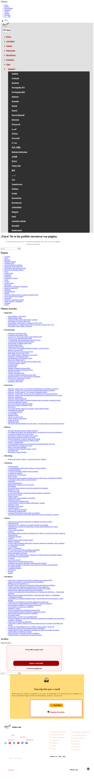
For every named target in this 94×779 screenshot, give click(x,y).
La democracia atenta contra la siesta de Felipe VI (22, 480)
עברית (14, 143)
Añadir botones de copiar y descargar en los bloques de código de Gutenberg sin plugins (33, 630)
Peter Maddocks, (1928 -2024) (17, 316)
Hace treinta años (13, 450)
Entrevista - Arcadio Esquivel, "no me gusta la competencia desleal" (27, 392)
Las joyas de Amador (14, 560)
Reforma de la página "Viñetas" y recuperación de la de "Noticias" (27, 459)
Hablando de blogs (13, 422)
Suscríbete (57, 705)
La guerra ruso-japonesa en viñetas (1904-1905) (22, 551)
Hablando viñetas (13, 415)
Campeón (11, 538)
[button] (6, 20)
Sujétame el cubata (13, 504)
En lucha (10, 571)
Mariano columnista (14, 541)
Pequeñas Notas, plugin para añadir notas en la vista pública (25, 590)
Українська (17, 184)
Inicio (8, 37)
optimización (29, 739)
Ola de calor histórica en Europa (17, 553)
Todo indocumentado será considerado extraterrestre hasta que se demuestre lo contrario (33, 514)
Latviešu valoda (19, 221)
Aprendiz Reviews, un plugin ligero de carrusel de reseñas (25, 635)
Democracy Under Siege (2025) (17, 333)
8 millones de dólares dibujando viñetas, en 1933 (22, 449)
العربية (14, 129)
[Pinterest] (10, 743)
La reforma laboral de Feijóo (16, 545)
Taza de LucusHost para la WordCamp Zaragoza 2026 (24, 610)
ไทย (13, 179)
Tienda (9, 46)
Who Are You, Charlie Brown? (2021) (19, 378)
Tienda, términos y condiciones (13, 301)
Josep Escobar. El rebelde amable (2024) (20, 343)
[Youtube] (18, 743)
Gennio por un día (13, 420)
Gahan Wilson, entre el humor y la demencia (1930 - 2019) (25, 323)
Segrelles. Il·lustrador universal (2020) (19, 368)
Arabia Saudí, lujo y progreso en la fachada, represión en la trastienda (28, 525)
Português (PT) (18, 87)
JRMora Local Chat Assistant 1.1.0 (18, 583)
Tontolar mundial (13, 466)
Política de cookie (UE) (11, 288)
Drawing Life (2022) (14, 371)
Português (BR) (18, 92)
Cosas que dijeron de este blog (13, 265)
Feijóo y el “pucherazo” (15, 548)
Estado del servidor (79, 737)
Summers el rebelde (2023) (16, 346)
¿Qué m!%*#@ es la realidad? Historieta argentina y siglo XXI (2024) (28, 348)
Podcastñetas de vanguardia (16, 410)
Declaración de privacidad (58, 731)
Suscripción (7, 298)
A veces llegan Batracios (15, 412)
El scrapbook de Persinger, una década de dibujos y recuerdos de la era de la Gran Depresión (35, 432)
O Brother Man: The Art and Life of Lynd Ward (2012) (24, 340)
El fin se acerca (12, 476)
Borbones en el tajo (13, 489)
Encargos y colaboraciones (81, 731)
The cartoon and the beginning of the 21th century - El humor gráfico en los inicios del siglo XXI (36, 423)
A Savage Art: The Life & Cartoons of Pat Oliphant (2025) (25, 337)
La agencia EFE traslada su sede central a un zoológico (24, 513)
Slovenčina (16, 198)
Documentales (8, 8)
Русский (16, 138)
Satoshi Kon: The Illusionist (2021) (18, 356)
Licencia (6, 281)
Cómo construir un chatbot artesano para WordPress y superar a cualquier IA (30, 603)
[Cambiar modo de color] (2, 21)
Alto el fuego (12, 570)
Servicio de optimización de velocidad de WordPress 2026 (21, 295)
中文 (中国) (16, 147)
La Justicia (11, 558)
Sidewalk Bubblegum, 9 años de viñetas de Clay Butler (24, 439)
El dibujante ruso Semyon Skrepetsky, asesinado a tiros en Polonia (27, 563)
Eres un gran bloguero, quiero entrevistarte (20, 403)
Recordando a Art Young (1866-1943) (19, 321)
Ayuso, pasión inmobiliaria (16, 530)
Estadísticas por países (80, 734)
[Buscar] (19, 249)
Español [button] (11, 69)
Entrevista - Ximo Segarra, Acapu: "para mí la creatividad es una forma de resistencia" (33, 393)
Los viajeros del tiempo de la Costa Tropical (21, 434)
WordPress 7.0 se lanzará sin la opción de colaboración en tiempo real (28, 602)
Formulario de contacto (11, 278)
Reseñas (6, 6)
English (15, 74)
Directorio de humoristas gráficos (14, 270)
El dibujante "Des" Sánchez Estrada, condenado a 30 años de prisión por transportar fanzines (35, 555)
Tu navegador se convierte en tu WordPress (20, 607)
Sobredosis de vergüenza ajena (17, 511)
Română (15, 226)
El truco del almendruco (15, 483)
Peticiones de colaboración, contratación (16, 286)
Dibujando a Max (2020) (15, 381)
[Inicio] (47, 25)
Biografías (7, 15)
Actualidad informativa (14, 568)
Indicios (10, 573)
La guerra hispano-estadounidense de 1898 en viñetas (23, 440)
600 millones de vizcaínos (15, 506)
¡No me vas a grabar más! (15, 417)
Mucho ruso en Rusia (14, 499)
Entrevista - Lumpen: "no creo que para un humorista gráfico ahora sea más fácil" (31, 390)
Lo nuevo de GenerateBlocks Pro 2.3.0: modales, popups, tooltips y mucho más (31, 627)
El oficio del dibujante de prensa (17, 402)
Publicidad (7, 290)
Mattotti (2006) (12, 366)
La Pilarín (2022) (13, 365)
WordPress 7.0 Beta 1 (14, 608)
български (17, 203)
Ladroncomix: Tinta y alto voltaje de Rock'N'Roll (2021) (24, 361)
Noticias (6, 13)
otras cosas (11, 739)
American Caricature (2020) (16, 373)
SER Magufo (12, 486)
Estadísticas (7, 275)
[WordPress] (14, 743)
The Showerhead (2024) (15, 345)
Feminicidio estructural (14, 536)
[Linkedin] (5, 743)
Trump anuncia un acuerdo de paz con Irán (20, 561)
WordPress (11, 55)
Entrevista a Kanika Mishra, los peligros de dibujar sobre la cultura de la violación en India (34, 400)
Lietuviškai (16, 207)
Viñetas (6, 11)
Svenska (15, 101)
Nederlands (17, 230)
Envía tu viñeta (8, 273)
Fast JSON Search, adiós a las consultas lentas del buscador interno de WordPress (31, 585)
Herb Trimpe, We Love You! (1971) (18, 353)
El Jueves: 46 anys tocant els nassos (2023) (20, 351)
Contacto (10, 60)
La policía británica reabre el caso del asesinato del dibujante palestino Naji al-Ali (31, 444)
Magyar (15, 212)
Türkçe (15, 133)
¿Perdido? (10, 41)
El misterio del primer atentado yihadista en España (23, 430)
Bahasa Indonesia (19, 152)
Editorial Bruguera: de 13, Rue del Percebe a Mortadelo (24, 376)
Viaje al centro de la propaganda (17, 509)
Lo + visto (7, 16)
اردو (14, 175)
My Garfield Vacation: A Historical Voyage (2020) (22, 355)
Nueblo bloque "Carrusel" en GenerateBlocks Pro (22, 617)
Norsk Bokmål (18, 115)
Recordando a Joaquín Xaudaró (17, 452)
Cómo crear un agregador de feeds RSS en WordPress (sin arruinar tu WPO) (30, 521)
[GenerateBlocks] (84, 769)
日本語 (14, 156)
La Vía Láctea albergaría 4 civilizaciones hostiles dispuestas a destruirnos (29, 493)
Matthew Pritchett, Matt (15, 318)
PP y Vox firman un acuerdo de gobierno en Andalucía (24, 550)
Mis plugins (7, 285)
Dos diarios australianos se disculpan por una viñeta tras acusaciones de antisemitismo (33, 565)
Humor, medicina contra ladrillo (17, 418)
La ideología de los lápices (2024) (18, 335)
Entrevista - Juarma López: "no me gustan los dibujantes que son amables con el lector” (33, 389)
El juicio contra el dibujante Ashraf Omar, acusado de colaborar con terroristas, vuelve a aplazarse (36, 543)
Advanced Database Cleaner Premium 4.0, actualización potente (26, 612)
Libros (6, 280)
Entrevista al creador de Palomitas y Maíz (20, 405)
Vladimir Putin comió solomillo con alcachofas (21, 498)
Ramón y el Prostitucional (15, 442)
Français (15, 78)
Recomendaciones (9, 291)
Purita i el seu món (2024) (15, 350)
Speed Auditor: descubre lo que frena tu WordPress (23, 613)
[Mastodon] (22, 743)
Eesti (14, 216)
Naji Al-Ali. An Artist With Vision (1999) (20, 338)
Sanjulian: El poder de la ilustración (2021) (20, 370)
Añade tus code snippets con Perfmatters (19, 622)
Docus (6, 271)
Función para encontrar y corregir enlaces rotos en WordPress (26, 582)
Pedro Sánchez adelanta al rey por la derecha (21, 485)
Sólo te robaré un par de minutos (13, 296)
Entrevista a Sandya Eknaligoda (17, 398)
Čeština (15, 189)
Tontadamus (11, 481)
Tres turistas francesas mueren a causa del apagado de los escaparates (28, 488)
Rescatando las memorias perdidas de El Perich (21, 437)
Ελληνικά (16, 124)
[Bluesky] (26, 743)
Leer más (23, 736)
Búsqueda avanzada (10, 261)
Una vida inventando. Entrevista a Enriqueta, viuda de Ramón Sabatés (28, 408)
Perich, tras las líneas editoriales (17, 447)
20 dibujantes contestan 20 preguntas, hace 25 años (23, 435)
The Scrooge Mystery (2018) (16, 363)
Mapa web (76, 743)
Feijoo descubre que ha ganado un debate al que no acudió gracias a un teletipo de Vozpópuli (35, 478)
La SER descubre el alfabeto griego (18, 501)
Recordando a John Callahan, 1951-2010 (20, 326)
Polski (14, 193)
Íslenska (15, 120)
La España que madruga (15, 473)
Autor (6, 5)
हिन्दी (13, 170)
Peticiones (10, 50)
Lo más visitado (9, 283)
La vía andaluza (12, 546)
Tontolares (7, 303)
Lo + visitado (55, 739)
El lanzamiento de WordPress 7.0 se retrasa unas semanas (24, 605)
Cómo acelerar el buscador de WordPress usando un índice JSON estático (29, 588)
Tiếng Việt (16, 166)
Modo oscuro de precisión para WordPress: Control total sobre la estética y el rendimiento (34, 595)
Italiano (15, 97)
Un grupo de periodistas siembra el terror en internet (23, 471)
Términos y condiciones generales (14, 300)
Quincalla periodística (14, 470)
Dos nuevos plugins (14, 615)
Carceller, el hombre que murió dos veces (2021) (22, 375)
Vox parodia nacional (14, 566)
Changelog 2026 (9, 263)
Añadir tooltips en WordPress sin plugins (20, 631)
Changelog (76, 749)
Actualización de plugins (15, 597)
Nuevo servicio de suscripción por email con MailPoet (23, 633)
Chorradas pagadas (13, 508)
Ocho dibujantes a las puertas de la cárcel (20, 445)
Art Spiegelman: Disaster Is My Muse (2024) (21, 342)
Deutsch (15, 83)
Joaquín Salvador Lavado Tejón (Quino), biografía (22, 319)
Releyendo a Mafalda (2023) (16, 360)
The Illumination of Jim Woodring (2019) (20, 358)
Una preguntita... (13, 413)
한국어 (14, 161)
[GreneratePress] (81, 769)
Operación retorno (13, 523)
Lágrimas (10, 531)
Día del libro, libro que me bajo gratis (15, 268)
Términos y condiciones (57, 734)
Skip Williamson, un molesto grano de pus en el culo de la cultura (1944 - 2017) (31, 324)
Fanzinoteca (7, 276)
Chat (8, 64)
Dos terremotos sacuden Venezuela (18, 556)
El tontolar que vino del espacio (17, 475)
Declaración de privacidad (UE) (13, 266)
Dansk (14, 106)
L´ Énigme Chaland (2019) (16, 380)
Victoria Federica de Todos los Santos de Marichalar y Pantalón (26, 503)
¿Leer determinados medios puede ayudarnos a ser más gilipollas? (27, 468)
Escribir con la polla (14, 491)
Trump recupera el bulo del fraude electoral (20, 540)
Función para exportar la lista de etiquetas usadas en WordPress (26, 628)
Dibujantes (7, 10)
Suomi (14, 110)
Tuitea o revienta (13, 496)
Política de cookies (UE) (58, 737)
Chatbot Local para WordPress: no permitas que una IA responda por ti (28, 587)
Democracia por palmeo (15, 494)
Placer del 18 (12, 407)
